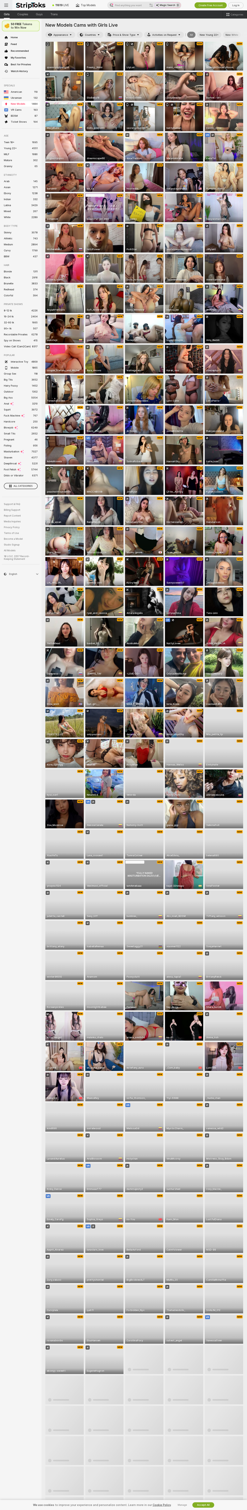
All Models (10, 550)
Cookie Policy (162, 1505)
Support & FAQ (12, 504)
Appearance (60, 34)
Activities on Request (164, 34)
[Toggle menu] (6, 5)
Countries (90, 34)
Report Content (12, 515)
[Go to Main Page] (30, 5)
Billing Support (12, 510)
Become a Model (13, 539)
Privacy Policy (12, 527)
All (191, 34)
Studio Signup (12, 544)
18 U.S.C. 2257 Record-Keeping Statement (17, 557)
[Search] (151, 5)
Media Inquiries (12, 521)
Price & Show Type (124, 34)
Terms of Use (11, 533)
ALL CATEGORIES (23, 486)
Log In (235, 5)
